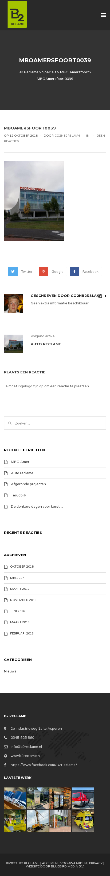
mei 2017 (17, 578)
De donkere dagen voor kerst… (37, 506)
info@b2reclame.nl (26, 747)
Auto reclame (22, 473)
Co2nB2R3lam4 (87, 295)
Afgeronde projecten (28, 484)
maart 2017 (20, 589)
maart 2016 (20, 622)
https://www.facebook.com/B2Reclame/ (44, 765)
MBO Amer (20, 462)
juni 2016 (17, 611)
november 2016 (23, 600)
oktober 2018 (22, 566)
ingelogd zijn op (31, 386)
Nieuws (10, 671)
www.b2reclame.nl (26, 756)
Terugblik (18, 495)
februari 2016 (22, 633)
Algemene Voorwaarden (64, 863)
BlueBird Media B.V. (67, 866)
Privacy (96, 863)
